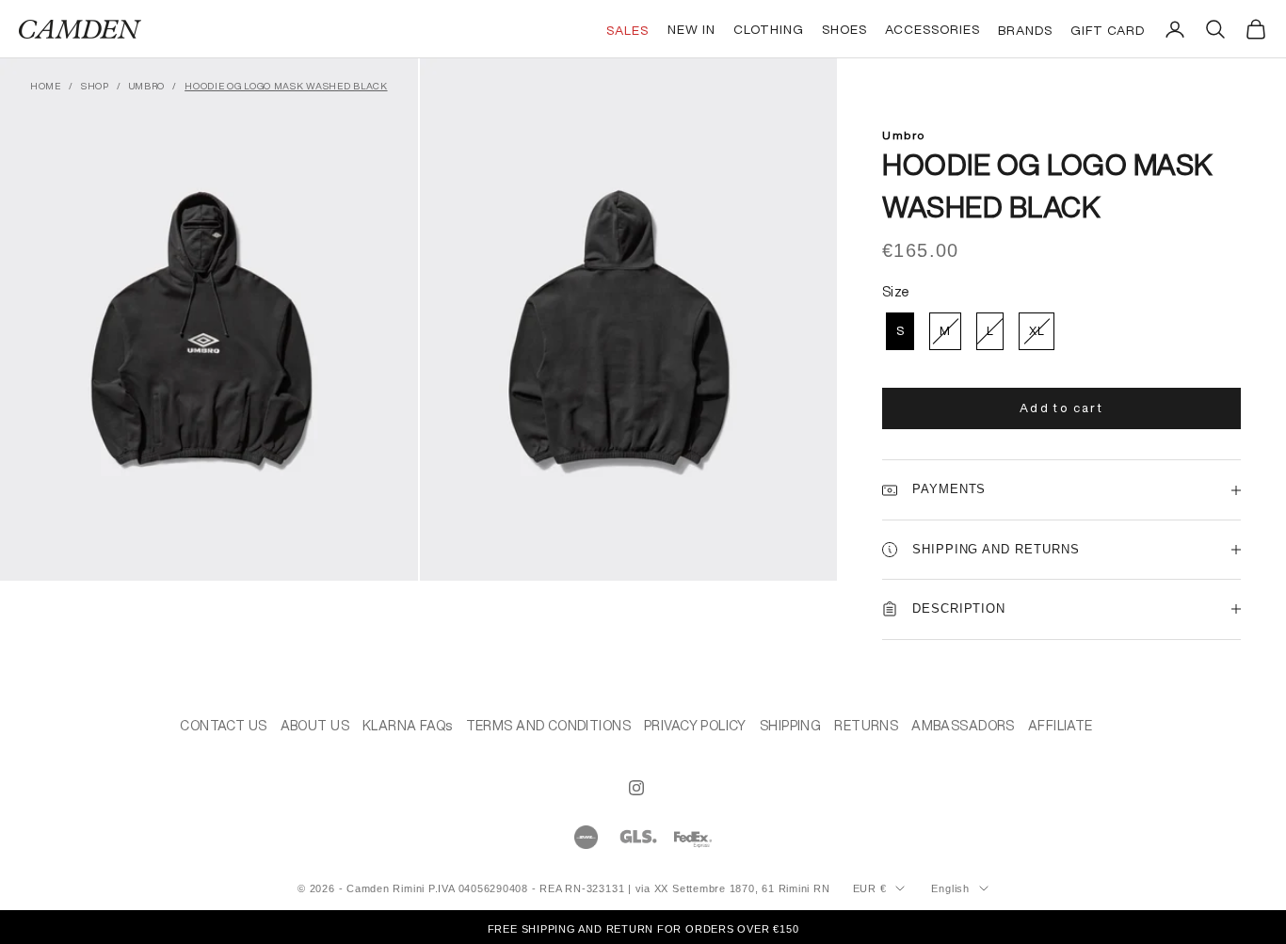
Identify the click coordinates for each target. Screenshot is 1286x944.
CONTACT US (223, 725)
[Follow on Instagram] (636, 787)
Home (45, 85)
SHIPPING (790, 725)
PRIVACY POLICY (695, 725)
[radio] (898, 331)
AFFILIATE (1060, 725)
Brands (1025, 30)
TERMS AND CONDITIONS (548, 725)
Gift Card (1107, 30)
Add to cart (1061, 408)
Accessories (932, 29)
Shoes (844, 29)
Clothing (768, 29)
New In (691, 29)
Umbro (147, 85)
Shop (95, 85)
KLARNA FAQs (407, 725)
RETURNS (866, 725)
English (950, 888)
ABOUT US (315, 725)
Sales (627, 30)
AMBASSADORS (963, 725)
